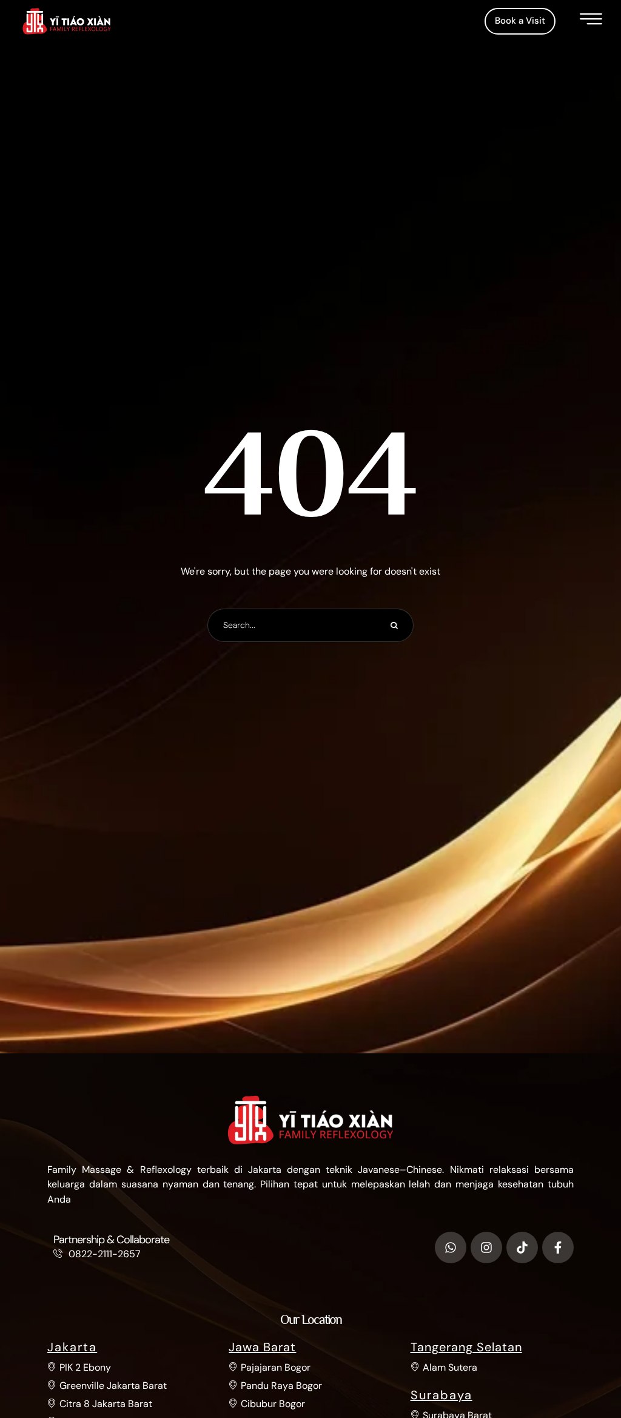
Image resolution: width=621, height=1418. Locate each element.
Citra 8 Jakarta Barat (105, 1403)
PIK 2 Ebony (85, 1367)
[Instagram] (486, 1247)
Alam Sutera (450, 1367)
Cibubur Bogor (273, 1403)
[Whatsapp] (450, 1247)
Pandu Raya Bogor (281, 1385)
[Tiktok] (522, 1247)
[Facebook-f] (558, 1247)
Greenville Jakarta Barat (113, 1385)
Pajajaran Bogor (275, 1367)
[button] (520, 21)
